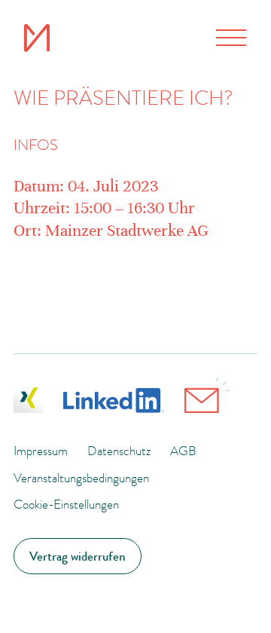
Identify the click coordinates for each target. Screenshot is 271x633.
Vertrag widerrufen (77, 556)
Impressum (41, 450)
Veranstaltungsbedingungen (81, 477)
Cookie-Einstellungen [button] (66, 504)
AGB (183, 450)
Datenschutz (119, 450)
